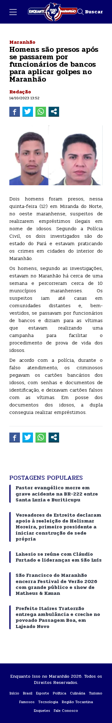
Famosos (27, 702)
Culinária (77, 693)
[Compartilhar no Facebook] (14, 111)
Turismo (95, 693)
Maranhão (22, 42)
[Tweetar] (27, 111)
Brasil (27, 693)
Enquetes (42, 710)
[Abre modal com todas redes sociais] (54, 111)
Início (14, 693)
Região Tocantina (77, 702)
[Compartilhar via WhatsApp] (40, 111)
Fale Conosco (66, 710)
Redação (20, 92)
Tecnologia (48, 702)
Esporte (42, 693)
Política (59, 693)
